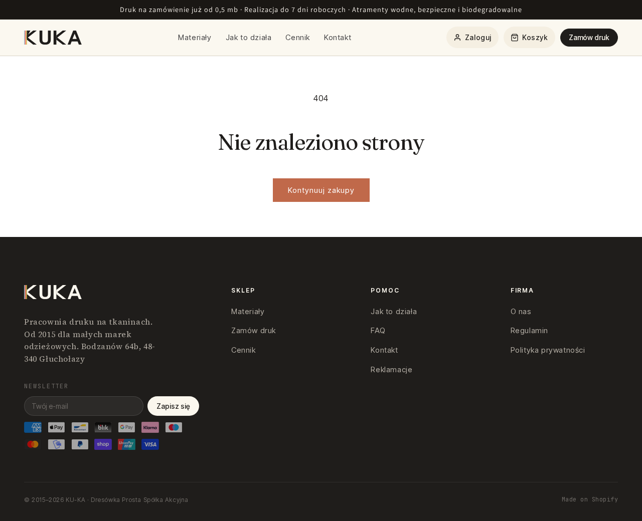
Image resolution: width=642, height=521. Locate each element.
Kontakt (337, 37)
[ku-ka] (53, 38)
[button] (529, 37)
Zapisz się (173, 406)
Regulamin (529, 330)
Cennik (297, 37)
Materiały (194, 37)
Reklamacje (391, 369)
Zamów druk (589, 37)
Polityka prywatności (548, 350)
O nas (521, 311)
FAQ (378, 330)
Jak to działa (249, 37)
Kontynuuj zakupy (321, 190)
